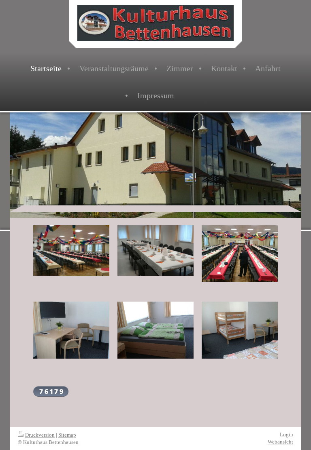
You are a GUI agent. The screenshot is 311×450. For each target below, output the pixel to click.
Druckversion (40, 435)
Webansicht (280, 442)
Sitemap (67, 435)
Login (286, 434)
